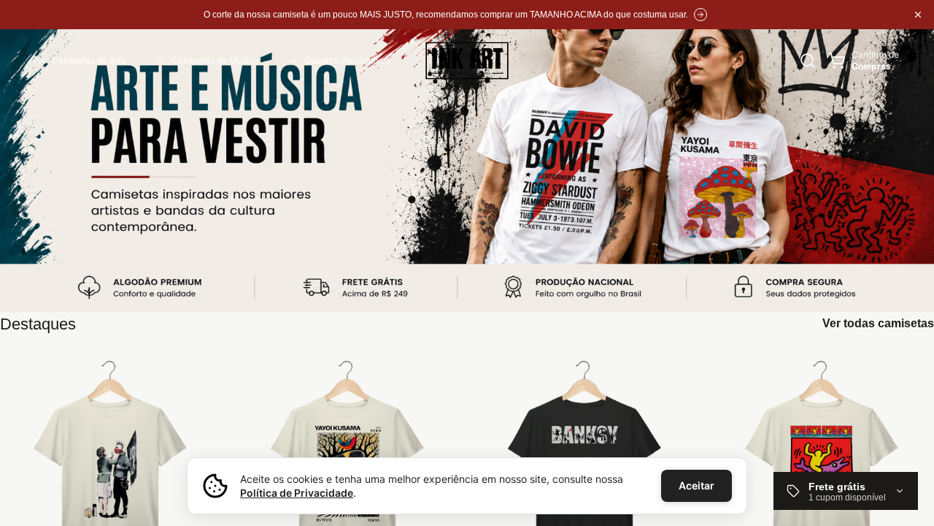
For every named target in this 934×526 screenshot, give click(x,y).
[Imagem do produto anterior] (24, 464)
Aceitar (696, 485)
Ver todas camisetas (878, 323)
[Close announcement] (918, 14)
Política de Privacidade (296, 493)
